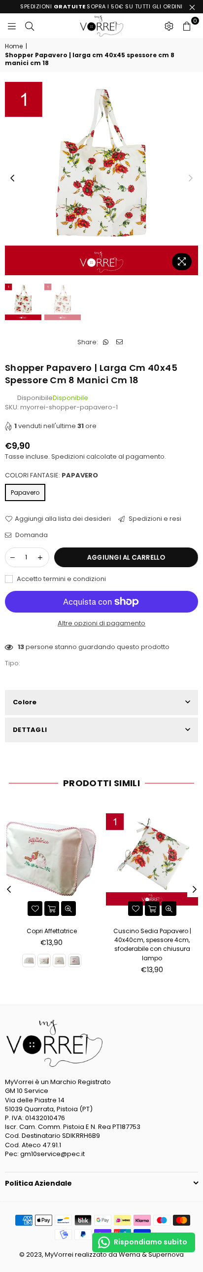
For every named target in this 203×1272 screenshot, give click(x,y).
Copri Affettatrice (52, 931)
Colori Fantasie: (51, 475)
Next (190, 178)
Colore (25, 702)
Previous (12, 178)
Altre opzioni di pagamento (101, 623)
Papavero (25, 492)
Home (14, 46)
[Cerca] (29, 25)
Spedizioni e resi (154, 518)
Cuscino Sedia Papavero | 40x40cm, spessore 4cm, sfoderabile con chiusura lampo (152, 944)
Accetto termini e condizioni (60, 579)
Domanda (31, 535)
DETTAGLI (30, 729)
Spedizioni (68, 456)
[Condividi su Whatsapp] (105, 342)
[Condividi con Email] (119, 342)
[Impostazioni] (169, 25)
